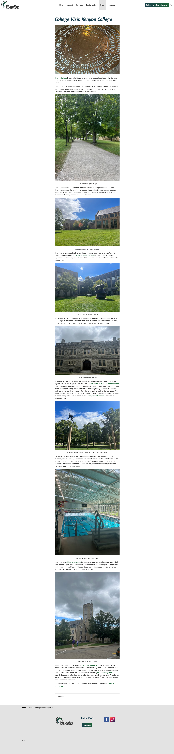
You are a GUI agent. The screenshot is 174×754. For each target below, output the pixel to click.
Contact (111, 5)
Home (61, 5)
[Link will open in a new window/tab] (106, 719)
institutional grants (104, 672)
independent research (97, 396)
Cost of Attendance (89, 665)
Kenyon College (61, 78)
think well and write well (84, 255)
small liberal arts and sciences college (104, 384)
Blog (102, 5)
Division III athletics (73, 562)
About (70, 5)
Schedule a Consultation (156, 5)
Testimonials (91, 5)
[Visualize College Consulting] (10, 5)
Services (79, 5)
